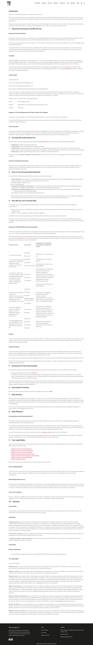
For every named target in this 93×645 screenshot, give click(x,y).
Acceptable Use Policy (45, 635)
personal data (43, 141)
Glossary (34, 373)
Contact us (21, 238)
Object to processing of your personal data (22, 454)
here (13, 216)
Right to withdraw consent (18, 459)
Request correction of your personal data (22, 450)
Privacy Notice (43, 632)
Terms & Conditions (44, 630)
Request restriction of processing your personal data (25, 455)
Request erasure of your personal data (21, 452)
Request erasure (47, 432)
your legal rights (67, 68)
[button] (84, 3)
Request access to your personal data (21, 449)
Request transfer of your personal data (21, 457)
